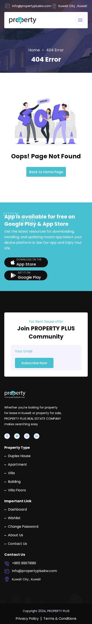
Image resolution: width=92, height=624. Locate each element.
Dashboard (17, 509)
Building (14, 482)
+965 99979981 (24, 563)
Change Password (23, 526)
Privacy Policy (27, 618)
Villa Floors (17, 490)
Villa (11, 473)
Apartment (17, 464)
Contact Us (17, 544)
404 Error (55, 50)
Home (34, 50)
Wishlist (14, 518)
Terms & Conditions (59, 618)
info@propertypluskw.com (34, 571)
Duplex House (19, 456)
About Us (15, 535)
